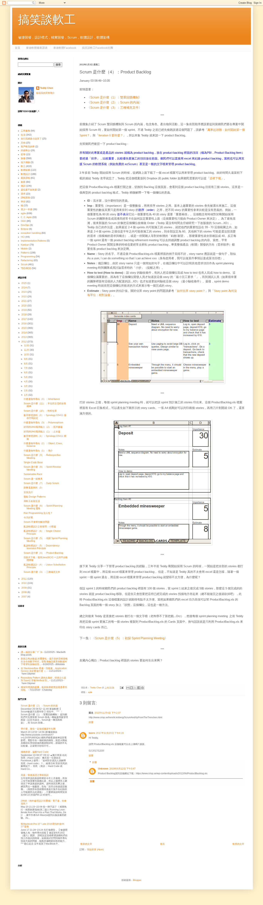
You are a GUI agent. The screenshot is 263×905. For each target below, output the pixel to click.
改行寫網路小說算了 (31, 138)
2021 (24, 301)
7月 (26, 368)
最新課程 (25, 178)
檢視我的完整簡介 (45, 93)
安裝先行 (28, 492)
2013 (24, 337)
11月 (27, 350)
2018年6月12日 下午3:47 (122, 768)
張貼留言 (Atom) (95, 849)
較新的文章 (86, 844)
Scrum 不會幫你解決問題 (36, 522)
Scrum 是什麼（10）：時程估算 (40, 410)
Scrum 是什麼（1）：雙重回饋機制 (114, 97)
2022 (24, 296)
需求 (23, 193)
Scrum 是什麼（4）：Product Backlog (43, 553)
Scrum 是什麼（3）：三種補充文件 (114, 107)
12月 (27, 345)
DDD (23, 221)
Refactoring (27, 260)
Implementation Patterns (33, 240)
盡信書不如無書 (29, 189)
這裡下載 (215, 178)
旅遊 (23, 158)
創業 (23, 182)
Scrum (24, 264)
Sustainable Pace (33, 474)
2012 (24, 341)
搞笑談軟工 (47, 19)
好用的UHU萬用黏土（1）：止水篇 (42, 431)
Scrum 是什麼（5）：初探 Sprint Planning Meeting (130, 638)
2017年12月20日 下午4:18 (110, 733)
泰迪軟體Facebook (64, 47)
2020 (24, 305)
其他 (23, 142)
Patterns (25, 252)
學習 (23, 201)
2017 (24, 319)
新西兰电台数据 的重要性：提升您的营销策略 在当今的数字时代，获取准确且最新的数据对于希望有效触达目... (44, 661)
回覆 (91, 722)
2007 (24, 596)
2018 (24, 314)
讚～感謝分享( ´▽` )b (31, 652)
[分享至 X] (135, 688)
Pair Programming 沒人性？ (38, 513)
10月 (27, 354)
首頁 (17, 47)
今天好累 (28, 517)
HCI (23, 237)
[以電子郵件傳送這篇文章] (128, 688)
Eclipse (24, 229)
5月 (26, 377)
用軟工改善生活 (32, 501)
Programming (28, 256)
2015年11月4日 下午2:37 (108, 712)
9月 (26, 359)
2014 (24, 332)
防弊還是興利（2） (34, 487)
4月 (26, 381)
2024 (24, 287)
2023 (24, 292)
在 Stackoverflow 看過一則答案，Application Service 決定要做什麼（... (44, 669)
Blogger (137, 880)
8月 (26, 363)
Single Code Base (33, 462)
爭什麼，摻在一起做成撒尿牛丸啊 (38, 728)
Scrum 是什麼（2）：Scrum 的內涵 (114, 102)
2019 (24, 310)
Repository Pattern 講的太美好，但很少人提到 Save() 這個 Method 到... (43, 679)
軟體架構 (25, 170)
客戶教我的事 (28, 146)
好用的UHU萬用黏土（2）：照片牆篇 (43, 427)
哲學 (23, 154)
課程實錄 (25, 197)
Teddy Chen (46, 88)
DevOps (25, 225)
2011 (24, 578)
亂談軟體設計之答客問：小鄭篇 (40, 526)
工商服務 (25, 130)
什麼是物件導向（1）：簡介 (38, 450)
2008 (24, 592)
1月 (26, 395)
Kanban (25, 244)
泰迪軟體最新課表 (37, 47)
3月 (26, 386)
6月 (26, 372)
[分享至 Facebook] (139, 688)
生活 (23, 134)
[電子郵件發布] (121, 687)
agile (90, 692)
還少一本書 (26, 209)
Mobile (24, 248)
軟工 (23, 166)
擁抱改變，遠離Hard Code (35, 752)
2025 (24, 283)
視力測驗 (25, 162)
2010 (24, 583)
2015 (24, 328)
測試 (23, 186)
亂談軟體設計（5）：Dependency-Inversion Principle (42, 547)
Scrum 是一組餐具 (33, 478)
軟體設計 (25, 174)
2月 (26, 390)
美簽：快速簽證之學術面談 (35, 775)
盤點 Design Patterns (35, 496)
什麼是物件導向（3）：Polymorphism (43, 422)
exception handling (31, 233)
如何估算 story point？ (191, 290)
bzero (92, 733)
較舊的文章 (238, 844)
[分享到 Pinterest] (142, 688)
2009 (24, 587)
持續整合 (25, 150)
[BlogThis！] (131, 688)
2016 (24, 323)
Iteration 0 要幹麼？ (110, 135)
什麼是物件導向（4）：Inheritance (42, 399)
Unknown (103, 768)
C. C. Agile (26, 217)
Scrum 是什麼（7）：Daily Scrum (41, 483)
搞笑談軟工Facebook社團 (97, 47)
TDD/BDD (26, 268)
